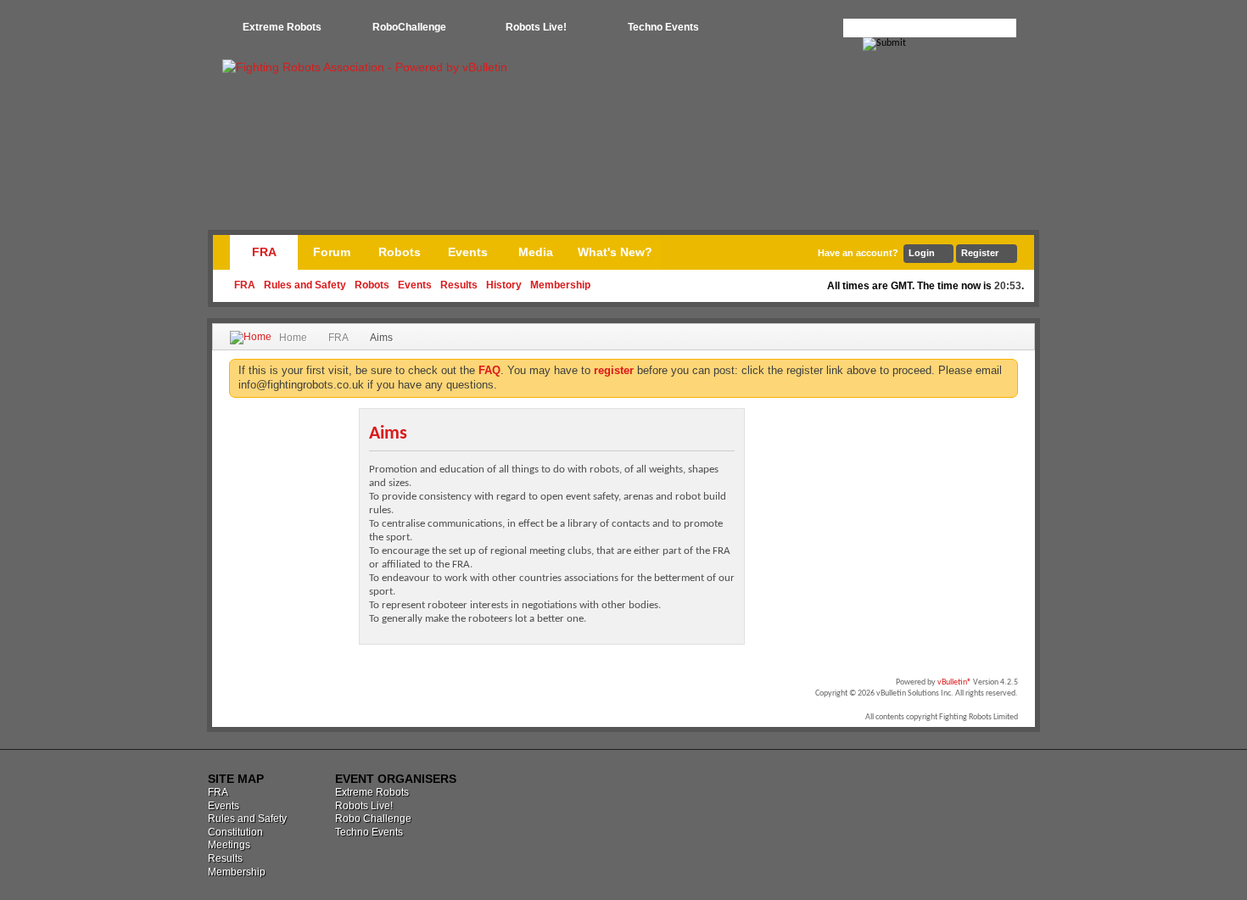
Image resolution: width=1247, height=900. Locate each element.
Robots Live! (536, 27)
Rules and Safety (305, 285)
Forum (331, 252)
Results (459, 285)
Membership (560, 285)
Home (293, 338)
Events (415, 285)
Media (535, 252)
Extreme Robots (282, 27)
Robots (372, 285)
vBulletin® (954, 682)
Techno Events (663, 27)
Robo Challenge (373, 819)
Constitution (235, 832)
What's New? (615, 252)
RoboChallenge (409, 27)
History (504, 285)
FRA (264, 252)
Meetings (229, 845)
